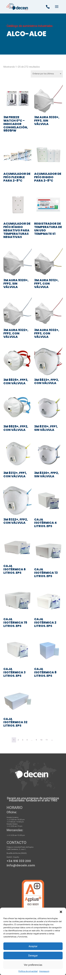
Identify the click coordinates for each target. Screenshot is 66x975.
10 (41, 740)
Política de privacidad (28, 971)
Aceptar (33, 946)
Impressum (44, 971)
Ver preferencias (33, 964)
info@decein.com (21, 865)
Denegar (33, 955)
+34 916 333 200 (19, 861)
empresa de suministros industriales (34, 799)
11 (47, 740)
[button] (61, 912)
